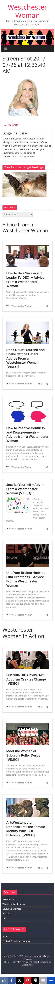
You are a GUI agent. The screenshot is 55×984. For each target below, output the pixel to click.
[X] (20, 980)
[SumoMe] (51, 980)
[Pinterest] (28, 980)
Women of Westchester (13, 904)
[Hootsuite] (35, 980)
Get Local (7, 913)
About (5, 936)
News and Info (9, 899)
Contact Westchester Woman (16, 941)
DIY (4, 918)
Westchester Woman (27, 11)
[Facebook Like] (4, 980)
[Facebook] (12, 980)
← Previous (11, 125)
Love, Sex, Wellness (11, 908)
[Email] (43, 980)
